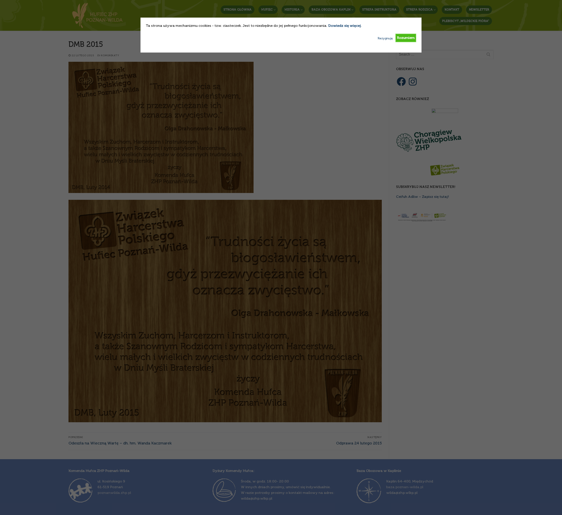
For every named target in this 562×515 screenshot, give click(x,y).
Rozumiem (406, 38)
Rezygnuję (385, 38)
